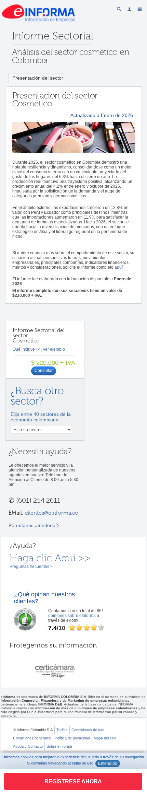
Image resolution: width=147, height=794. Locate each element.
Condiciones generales (32, 738)
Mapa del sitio (105, 738)
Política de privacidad (72, 738)
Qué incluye (24, 349)
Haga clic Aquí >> (50, 558)
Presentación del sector (37, 78)
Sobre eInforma (59, 746)
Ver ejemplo (54, 349)
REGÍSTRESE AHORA (73, 781)
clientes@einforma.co (51, 513)
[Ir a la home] (38, 28)
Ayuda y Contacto (28, 746)
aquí (119, 267)
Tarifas (62, 730)
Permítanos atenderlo (32, 525)
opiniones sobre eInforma (72, 615)
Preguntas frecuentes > (31, 566)
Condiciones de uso (87, 730)
